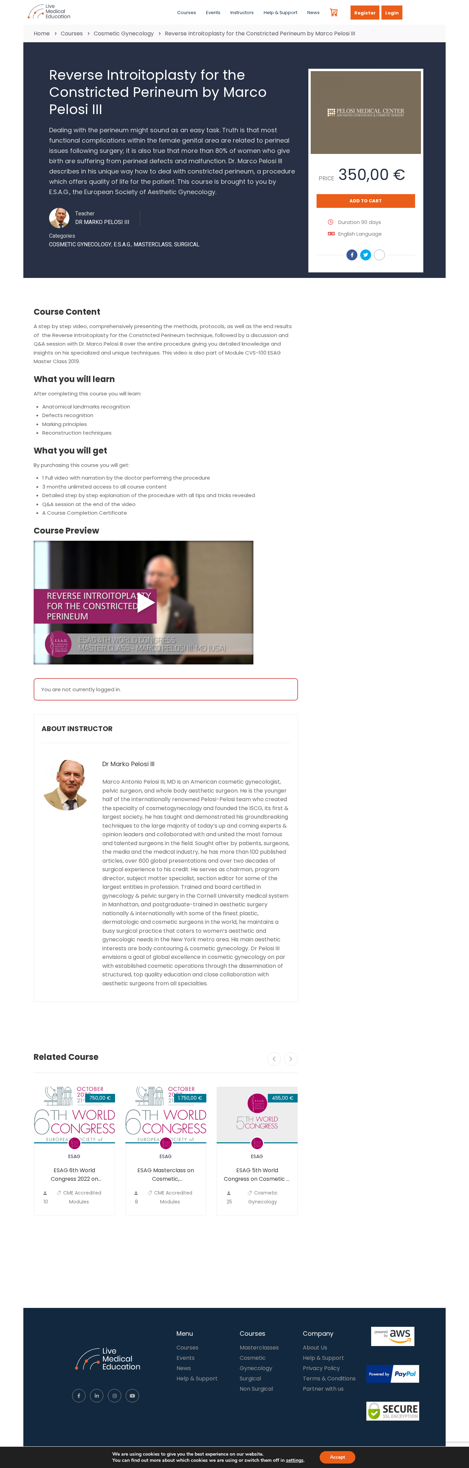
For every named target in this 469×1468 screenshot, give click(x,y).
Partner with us (323, 1389)
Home (42, 33)
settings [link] (295, 1460)
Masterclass (153, 244)
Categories (62, 236)
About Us (315, 1348)
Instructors (242, 12)
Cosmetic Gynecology (124, 33)
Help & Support (280, 12)
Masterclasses (259, 1348)
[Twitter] (365, 254)
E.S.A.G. (122, 244)
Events (213, 12)
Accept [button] (337, 1457)
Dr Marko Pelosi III (128, 764)
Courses (186, 12)
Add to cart (366, 201)
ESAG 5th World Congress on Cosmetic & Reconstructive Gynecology (257, 1174)
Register (365, 13)
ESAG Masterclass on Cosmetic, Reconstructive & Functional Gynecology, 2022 (165, 1174)
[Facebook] (351, 254)
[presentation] (274, 1059)
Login (392, 13)
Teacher (84, 213)
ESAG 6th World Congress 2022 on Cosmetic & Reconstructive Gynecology (74, 1174)
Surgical (186, 244)
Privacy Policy (321, 1368)
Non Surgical (256, 1389)
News (313, 12)
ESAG (74, 1156)
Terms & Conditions (329, 1378)
